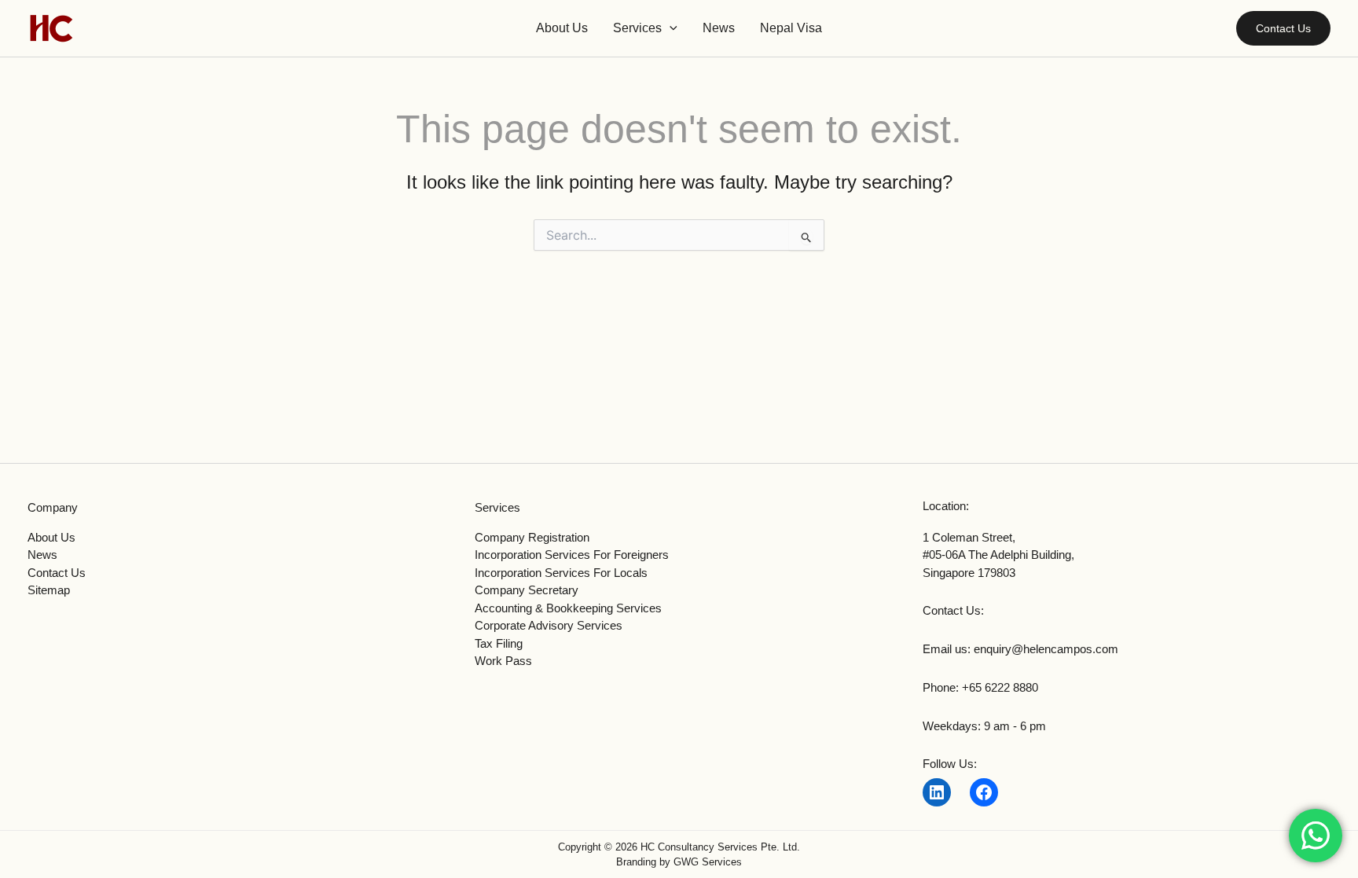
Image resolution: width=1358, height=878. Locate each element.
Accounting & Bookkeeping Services (568, 608)
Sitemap (49, 590)
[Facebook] (984, 792)
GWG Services (707, 862)
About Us (51, 537)
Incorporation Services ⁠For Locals (561, 572)
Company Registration (532, 537)
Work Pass (503, 660)
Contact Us (57, 572)
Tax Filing (499, 643)
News (42, 554)
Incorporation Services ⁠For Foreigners (572, 554)
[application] (669, 28)
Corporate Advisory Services (548, 625)
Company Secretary (526, 590)
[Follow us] (937, 792)
